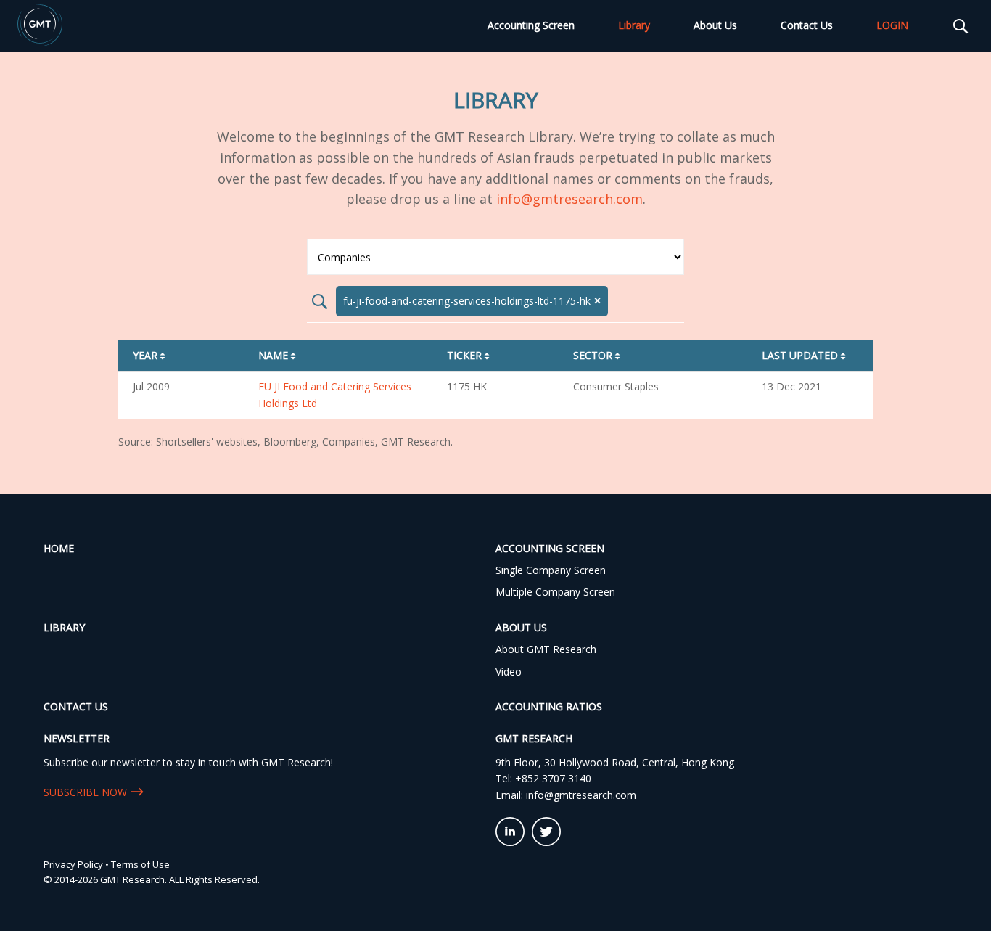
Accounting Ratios (548, 706)
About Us (715, 25)
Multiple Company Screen (555, 592)
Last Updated (805, 355)
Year (150, 355)
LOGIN (892, 25)
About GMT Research (545, 649)
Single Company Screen (550, 570)
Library (634, 25)
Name (278, 355)
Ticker (469, 355)
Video (508, 671)
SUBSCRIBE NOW (85, 792)
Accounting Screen (531, 25)
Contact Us (807, 25)
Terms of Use (140, 864)
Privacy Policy (73, 864)
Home (59, 548)
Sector (597, 355)
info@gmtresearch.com (569, 199)
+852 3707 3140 (553, 778)
